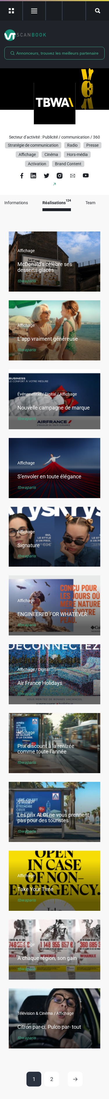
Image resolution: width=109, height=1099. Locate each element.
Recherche (97, 10)
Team (90, 203)
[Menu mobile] (11, 10)
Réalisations (56, 203)
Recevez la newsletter (73, 10)
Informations (16, 203)
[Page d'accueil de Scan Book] (54, 35)
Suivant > (75, 1079)
